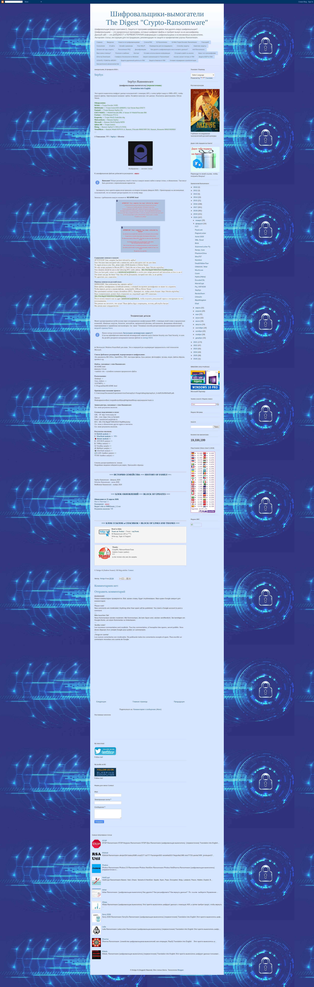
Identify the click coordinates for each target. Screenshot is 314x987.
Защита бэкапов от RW (157, 60)
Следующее (101, 702)
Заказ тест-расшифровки (207, 53)
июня (198, 318)
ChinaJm (198, 297)
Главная (99, 42)
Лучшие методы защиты (105, 49)
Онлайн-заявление (126, 46)
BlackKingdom (200, 300)
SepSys (113, 137)
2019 (195, 214)
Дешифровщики (140, 49)
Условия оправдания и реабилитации (183, 60)
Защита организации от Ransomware (156, 57)
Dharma (105, 939)
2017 (195, 207)
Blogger (180, 970)
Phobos (105, 865)
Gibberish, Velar (201, 267)
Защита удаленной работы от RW (133, 60)
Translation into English (140, 88)
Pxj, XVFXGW (200, 287)
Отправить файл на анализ (184, 53)
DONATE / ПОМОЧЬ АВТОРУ (106, 60)
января (199, 220)
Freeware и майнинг (122, 53)
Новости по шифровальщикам (128, 42)
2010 (195, 187)
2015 (195, 200)
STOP (104, 841)
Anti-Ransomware (198, 49)
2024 (195, 352)
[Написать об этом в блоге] (123, 578)
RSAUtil (105, 853)
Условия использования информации (157, 53)
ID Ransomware (161, 42)
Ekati (197, 304)
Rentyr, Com (200, 250)
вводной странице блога (103, 328)
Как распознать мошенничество (108, 64)
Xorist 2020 (199, 237)
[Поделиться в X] (125, 578)
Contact (130, 570)
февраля (199, 224)
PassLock (199, 230)
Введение (110, 42)
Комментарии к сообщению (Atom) (147, 709)
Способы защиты (183, 46)
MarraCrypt (199, 283)
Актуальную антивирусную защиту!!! (138, 333)
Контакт (136, 53)
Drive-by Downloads (103, 57)
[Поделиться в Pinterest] (130, 578)
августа (199, 324)
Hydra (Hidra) (200, 277)
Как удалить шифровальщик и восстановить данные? (169, 49)
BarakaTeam (200, 293)
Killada (104, 951)
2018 (195, 211)
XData (104, 902)
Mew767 (198, 257)
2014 (195, 197)
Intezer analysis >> (104, 439)
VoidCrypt (106, 877)
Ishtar (104, 890)
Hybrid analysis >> (104, 434)
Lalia (104, 927)
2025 (195, 355)
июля (198, 321)
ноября (199, 334)
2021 (195, 342)
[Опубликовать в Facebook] (127, 578)
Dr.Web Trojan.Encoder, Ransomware (184, 42)
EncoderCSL (200, 280)
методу (147, 338)
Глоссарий (205, 42)
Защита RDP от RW (205, 57)
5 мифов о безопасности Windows (127, 57)
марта (198, 308)
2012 (195, 190)
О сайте (112, 46)
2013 (195, 194)
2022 (195, 345)
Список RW (148, 42)
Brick (197, 243)
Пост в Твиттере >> (101, 502)
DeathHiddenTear (202, 263)
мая (197, 314)
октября (199, 331)
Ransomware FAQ (124, 49)
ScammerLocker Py (202, 247)
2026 (195, 359)
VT (112, 509)
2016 (195, 204)
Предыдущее (179, 702)
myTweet (135, 531)
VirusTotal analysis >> (105, 436)
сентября (199, 328)
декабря (199, 338)
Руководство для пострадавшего (161, 46)
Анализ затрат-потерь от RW (184, 57)
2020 (195, 217)
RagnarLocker (200, 233)
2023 (195, 349)
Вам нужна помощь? (104, 53)
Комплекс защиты (200, 46)
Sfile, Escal (199, 240)
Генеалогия (101, 46)
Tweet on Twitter (118, 531)
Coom (197, 273)
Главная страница (140, 702)
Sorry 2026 (106, 914)
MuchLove (199, 270)
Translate (209, 78)
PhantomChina (201, 253)
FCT (196, 226)
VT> (115, 436)
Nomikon (198, 260)
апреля (199, 311)
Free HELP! (141, 46)
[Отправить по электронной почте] (120, 578)
